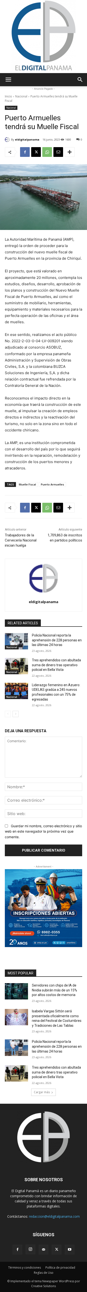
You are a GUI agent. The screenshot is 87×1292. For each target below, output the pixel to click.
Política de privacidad (60, 1267)
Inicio (8, 96)
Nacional (21, 96)
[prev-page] (8, 714)
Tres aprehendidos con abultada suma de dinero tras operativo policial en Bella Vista (56, 665)
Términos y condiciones (24, 1267)
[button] (8, 79)
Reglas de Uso (43, 1273)
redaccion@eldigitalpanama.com (54, 1216)
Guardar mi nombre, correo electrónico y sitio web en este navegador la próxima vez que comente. (43, 831)
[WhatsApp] (47, 152)
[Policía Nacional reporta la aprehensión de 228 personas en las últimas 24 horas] (16, 641)
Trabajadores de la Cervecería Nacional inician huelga (20, 540)
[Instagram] (30, 1249)
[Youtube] (69, 1249)
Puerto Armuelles (52, 484)
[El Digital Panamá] (43, 36)
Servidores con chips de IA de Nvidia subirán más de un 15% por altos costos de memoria (54, 990)
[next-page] (16, 714)
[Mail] (43, 1249)
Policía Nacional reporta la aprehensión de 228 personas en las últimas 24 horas (57, 640)
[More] (70, 152)
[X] (36, 152)
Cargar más (42, 1092)
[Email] (58, 152)
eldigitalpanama (27, 139)
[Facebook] (25, 152)
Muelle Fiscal (27, 484)
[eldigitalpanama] (8, 139)
